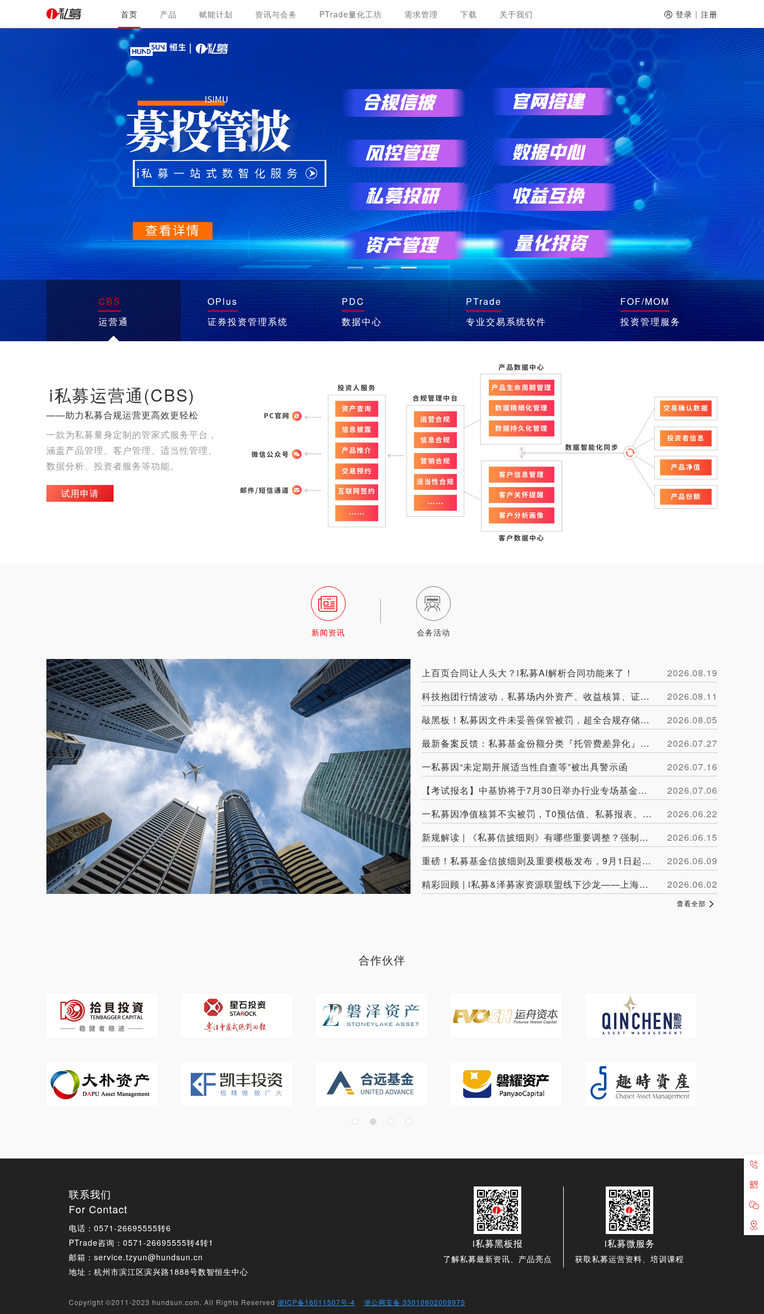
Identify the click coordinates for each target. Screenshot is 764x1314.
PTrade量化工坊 (350, 14)
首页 (129, 14)
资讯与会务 (276, 14)
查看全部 (692, 903)
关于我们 (516, 14)
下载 (468, 14)
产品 (168, 14)
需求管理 (421, 14)
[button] (355, 268)
